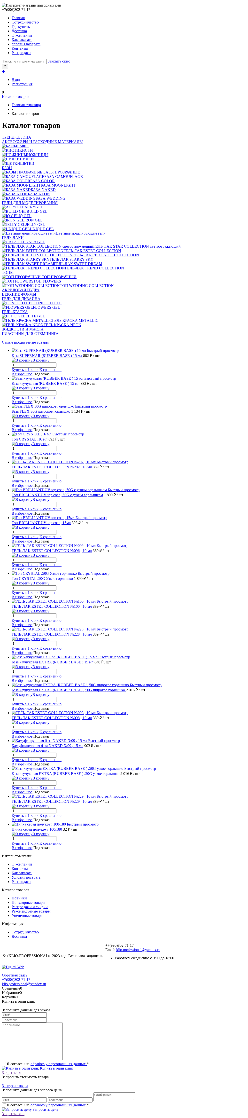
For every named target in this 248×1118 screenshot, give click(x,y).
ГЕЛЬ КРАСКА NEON (62, 325)
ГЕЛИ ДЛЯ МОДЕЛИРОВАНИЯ (30, 203)
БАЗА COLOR (42, 181)
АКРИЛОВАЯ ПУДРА (20, 290)
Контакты (20, 48)
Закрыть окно (59, 61)
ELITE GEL (35, 316)
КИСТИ (26, 150)
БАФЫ (23, 146)
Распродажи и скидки (30, 907)
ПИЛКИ (27, 159)
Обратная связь (14, 975)
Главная (18, 18)
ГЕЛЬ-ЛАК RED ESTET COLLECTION (105, 255)
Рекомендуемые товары (31, 911)
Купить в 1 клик (25, 370)
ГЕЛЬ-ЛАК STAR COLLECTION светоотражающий (137, 246)
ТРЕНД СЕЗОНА (16, 137)
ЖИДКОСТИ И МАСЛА (23, 329)
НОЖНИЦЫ (37, 155)
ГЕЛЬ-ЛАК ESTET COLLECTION (92, 251)
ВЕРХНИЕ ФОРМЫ (19, 294)
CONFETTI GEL (48, 303)
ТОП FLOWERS (47, 281)
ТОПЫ (8, 272)
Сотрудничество (25, 22)
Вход (16, 80)
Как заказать (22, 40)
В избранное (22, 374)
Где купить (21, 26)
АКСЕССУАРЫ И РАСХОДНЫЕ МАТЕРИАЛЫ (42, 142)
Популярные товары (28, 902)
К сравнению (50, 370)
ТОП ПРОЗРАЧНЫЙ (59, 277)
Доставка (19, 31)
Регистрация (22, 84)
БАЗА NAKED (43, 190)
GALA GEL (35, 242)
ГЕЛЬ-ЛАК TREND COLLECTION (94, 268)
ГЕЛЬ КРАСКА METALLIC (75, 320)
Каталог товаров (15, 96)
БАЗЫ (7, 168)
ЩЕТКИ (27, 163)
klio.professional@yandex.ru (138, 950)
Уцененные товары (27, 915)
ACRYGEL (33, 207)
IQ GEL (25, 216)
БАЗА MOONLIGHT (58, 185)
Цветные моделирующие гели (81, 233)
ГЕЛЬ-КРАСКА (15, 312)
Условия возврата (26, 44)
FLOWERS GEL (46, 307)
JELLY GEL (35, 224)
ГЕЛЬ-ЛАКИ (13, 238)
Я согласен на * (48, 1064)
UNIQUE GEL (42, 229)
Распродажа (21, 53)
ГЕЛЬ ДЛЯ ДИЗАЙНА (21, 299)
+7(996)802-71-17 (16, 979)
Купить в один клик (56, 1068)
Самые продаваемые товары (25, 342)
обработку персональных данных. (59, 1064)
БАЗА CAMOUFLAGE (63, 176)
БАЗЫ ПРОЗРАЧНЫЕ (61, 172)
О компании (22, 35)
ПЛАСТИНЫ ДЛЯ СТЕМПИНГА (30, 333)
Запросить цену (45, 1109)
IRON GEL (33, 220)
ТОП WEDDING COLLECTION (87, 285)
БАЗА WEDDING (50, 198)
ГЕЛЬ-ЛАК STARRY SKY (71, 259)
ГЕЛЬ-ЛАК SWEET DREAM (78, 264)
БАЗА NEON (39, 194)
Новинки (19, 898)
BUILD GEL (37, 211)
